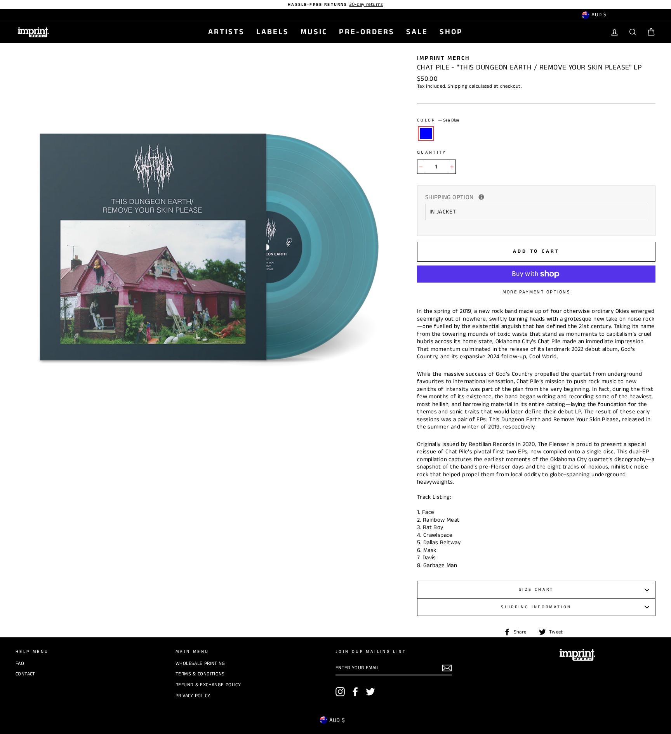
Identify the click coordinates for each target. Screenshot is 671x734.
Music (314, 32)
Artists (226, 32)
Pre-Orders (367, 32)
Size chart (536, 590)
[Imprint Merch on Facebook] (355, 691)
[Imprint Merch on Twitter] (370, 691)
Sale (417, 32)
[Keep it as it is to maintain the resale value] (481, 197)
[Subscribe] (447, 668)
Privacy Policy (193, 695)
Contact (25, 673)
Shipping (458, 86)
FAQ (20, 663)
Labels (272, 32)
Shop (451, 32)
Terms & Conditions (200, 673)
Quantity (432, 153)
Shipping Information (536, 607)
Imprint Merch (443, 58)
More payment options (536, 292)
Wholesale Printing (200, 663)
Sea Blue (426, 133)
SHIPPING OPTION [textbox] (497, 198)
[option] (335, 4)
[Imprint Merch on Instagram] (340, 691)
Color (438, 120)
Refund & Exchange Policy (208, 684)
